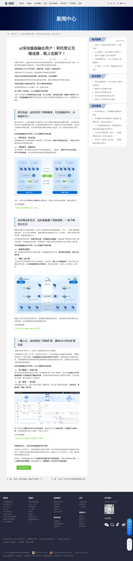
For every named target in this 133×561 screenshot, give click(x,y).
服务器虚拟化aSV (34, 519)
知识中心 (82, 521)
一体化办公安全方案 (63, 539)
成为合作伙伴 (58, 512)
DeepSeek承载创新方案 (47, 539)
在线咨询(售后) (58, 524)
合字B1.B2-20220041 (82, 553)
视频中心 (82, 524)
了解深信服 (82, 502)
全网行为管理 (7, 514)
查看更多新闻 (120, 41)
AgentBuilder (32, 504)
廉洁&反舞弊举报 (8, 556)
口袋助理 (21, 542)
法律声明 (27, 556)
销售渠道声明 (47, 556)
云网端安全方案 (32, 539)
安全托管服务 (7, 522)
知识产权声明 (36, 556)
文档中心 (82, 516)
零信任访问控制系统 (9, 517)
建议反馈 (57, 526)
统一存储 (31, 509)
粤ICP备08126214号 (41, 553)
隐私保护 (19, 556)
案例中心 (82, 519)
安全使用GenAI (8, 504)
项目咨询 (57, 504)
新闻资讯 (82, 504)
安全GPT (6, 509)
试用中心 (57, 509)
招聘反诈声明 (69, 556)
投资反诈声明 (58, 556)
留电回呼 (57, 507)
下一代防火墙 (7, 512)
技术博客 (82, 526)
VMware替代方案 (19, 539)
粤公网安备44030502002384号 (62, 553)
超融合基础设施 (33, 502)
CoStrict (31, 522)
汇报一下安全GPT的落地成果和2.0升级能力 (74, 479)
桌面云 (30, 512)
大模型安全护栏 (8, 502)
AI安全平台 (6, 507)
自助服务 (57, 521)
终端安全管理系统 (9, 519)
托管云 (30, 514)
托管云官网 (29, 542)
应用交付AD (32, 517)
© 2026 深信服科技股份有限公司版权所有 (16, 553)
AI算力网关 (32, 507)
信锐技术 (13, 542)
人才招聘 (82, 507)
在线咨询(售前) (58, 502)
